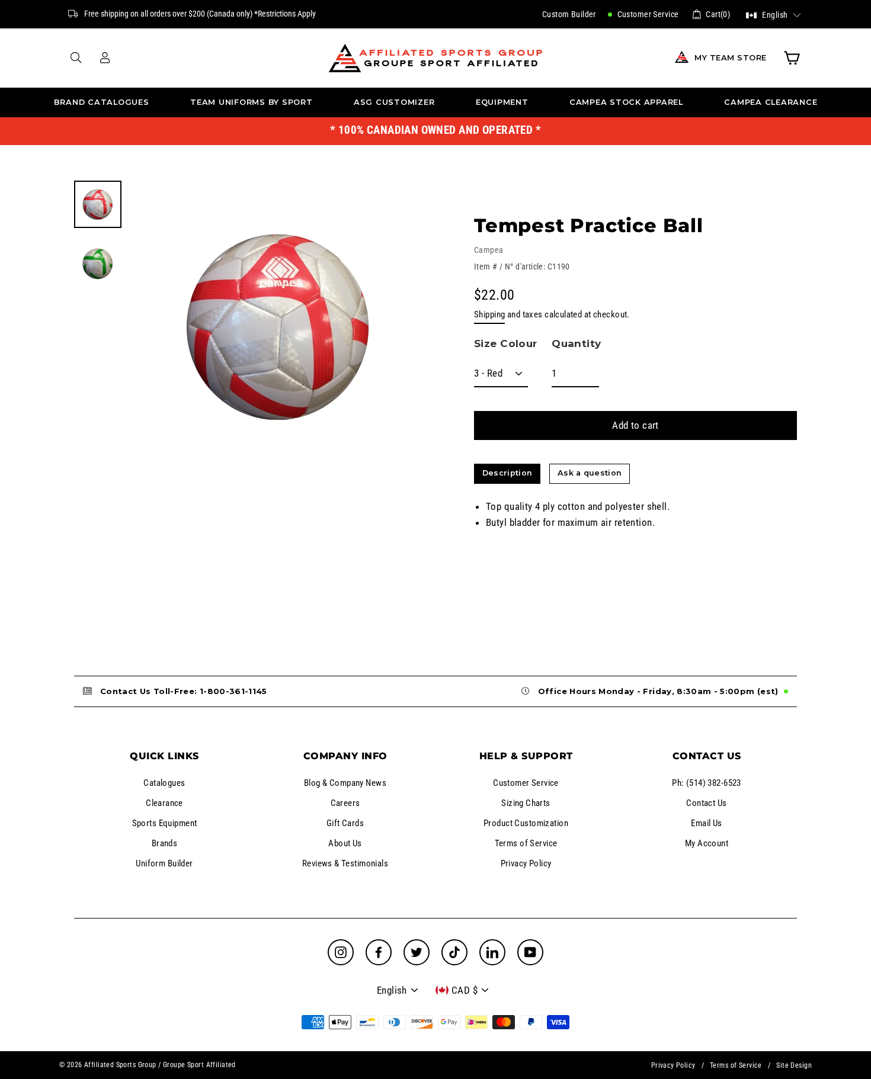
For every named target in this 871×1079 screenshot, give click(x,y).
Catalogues (164, 783)
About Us (344, 843)
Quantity (576, 343)
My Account (706, 843)
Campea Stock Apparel (626, 102)
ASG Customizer (394, 102)
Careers (345, 803)
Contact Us (706, 803)
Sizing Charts (525, 803)
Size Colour (505, 343)
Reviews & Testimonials (345, 863)
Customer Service (646, 14)
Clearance (164, 803)
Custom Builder (569, 14)
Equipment (502, 102)
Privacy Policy (526, 863)
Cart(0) (718, 14)
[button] (773, 14)
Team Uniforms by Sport (251, 102)
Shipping (489, 314)
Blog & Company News (345, 783)
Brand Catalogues (101, 102)
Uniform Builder (164, 863)
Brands (165, 843)
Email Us (706, 823)
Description (507, 472)
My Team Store (730, 57)
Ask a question (590, 472)
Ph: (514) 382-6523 (706, 783)
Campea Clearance (770, 102)
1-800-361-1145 (233, 691)
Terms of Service (526, 843)
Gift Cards (345, 823)
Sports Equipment (164, 823)
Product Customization (525, 823)
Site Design (794, 1065)
